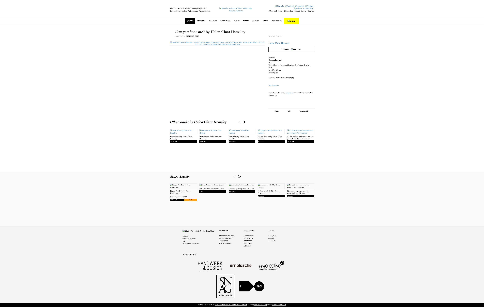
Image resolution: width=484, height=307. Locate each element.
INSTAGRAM (248, 238)
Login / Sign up (307, 10)
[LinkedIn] (279, 6)
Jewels (190, 21)
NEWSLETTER (249, 236)
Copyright (271, 238)
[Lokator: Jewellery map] (304, 8)
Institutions (225, 21)
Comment (304, 110)
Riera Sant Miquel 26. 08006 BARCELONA (231, 304)
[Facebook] (289, 6)
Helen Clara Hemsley (279, 43)
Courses (255, 21)
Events (236, 21)
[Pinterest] (309, 6)
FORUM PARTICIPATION (191, 244)
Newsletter (288, 10)
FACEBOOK (248, 243)
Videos (265, 21)
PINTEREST (248, 241)
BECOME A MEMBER (226, 236)
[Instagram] (300, 6)
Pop (197, 36)
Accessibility (272, 241)
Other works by (198, 121)
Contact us (289, 93)
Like (289, 110)
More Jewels (180, 176)
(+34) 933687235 (259, 304)
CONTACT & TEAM (189, 239)
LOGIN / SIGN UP (225, 243)
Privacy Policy (272, 236)
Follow (286, 49)
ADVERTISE (223, 241)
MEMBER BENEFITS (226, 238)
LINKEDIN (247, 246)
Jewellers (201, 21)
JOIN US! (273, 10)
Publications (277, 21)
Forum (246, 21)
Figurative (189, 36)
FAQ (280, 10)
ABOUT (185, 236)
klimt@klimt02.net (279, 304)
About (297, 10)
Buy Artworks (273, 85)
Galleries (213, 21)
